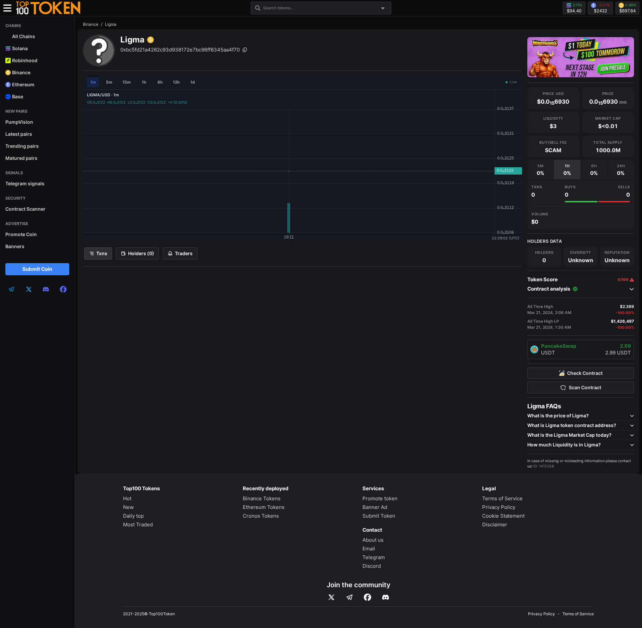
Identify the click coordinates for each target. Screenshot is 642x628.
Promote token (380, 498)
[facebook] (63, 289)
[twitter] (29, 289)
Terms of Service (502, 498)
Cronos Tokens (261, 516)
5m (109, 82)
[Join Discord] (386, 597)
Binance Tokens (262, 498)
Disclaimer (494, 524)
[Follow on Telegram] (349, 597)
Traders (184, 253)
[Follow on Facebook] (367, 597)
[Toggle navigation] (7, 8)
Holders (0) (141, 253)
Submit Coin (37, 269)
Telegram (373, 557)
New (128, 507)
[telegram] (11, 289)
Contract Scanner (25, 209)
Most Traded (138, 524)
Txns (101, 253)
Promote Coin (21, 234)
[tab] (540, 169)
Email (368, 548)
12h (176, 82)
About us (373, 540)
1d (192, 82)
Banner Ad (374, 507)
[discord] (46, 289)
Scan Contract (585, 387)
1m (93, 82)
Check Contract (585, 373)
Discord (371, 566)
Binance (90, 24)
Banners (14, 246)
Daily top (133, 516)
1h (144, 82)
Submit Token (378, 516)
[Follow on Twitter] (331, 597)
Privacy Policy (498, 507)
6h (160, 82)
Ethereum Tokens (264, 507)
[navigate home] (48, 8)
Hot (127, 498)
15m (126, 82)
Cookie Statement (503, 516)
